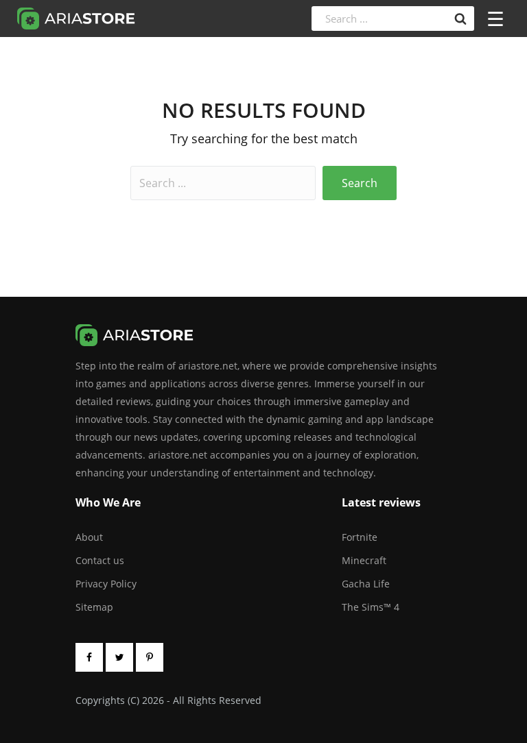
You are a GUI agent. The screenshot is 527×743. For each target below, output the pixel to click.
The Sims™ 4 (370, 606)
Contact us (99, 560)
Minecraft (364, 560)
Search (359, 183)
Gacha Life (366, 583)
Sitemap (94, 606)
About (89, 537)
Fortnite (359, 537)
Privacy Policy (106, 583)
